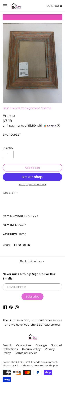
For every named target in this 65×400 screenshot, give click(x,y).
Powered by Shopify (45, 365)
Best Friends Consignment (21, 108)
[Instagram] (17, 307)
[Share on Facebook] (15, 244)
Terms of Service (26, 353)
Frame (46, 108)
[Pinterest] (11, 307)
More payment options (32, 184)
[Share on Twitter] (19, 244)
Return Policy (31, 349)
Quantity (8, 148)
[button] (32, 126)
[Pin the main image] (24, 244)
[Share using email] (28, 244)
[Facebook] (5, 307)
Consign (41, 345)
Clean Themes (23, 365)
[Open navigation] (5, 5)
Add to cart (32, 167)
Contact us (23, 345)
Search (7, 345)
